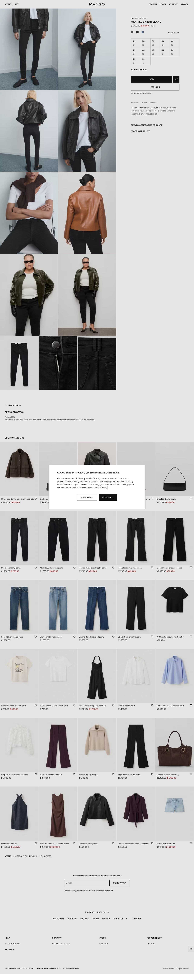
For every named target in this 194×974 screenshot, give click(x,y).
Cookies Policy (100, 487)
